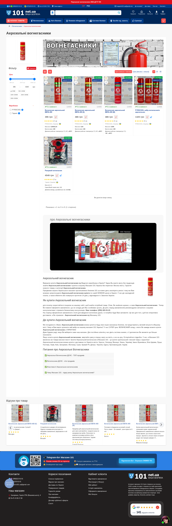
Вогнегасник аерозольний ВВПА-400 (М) (115, 111)
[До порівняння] (46, 82)
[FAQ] (165, 519)
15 (154, 72)
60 (160, 71)
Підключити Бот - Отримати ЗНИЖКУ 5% (136, 461)
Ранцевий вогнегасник (53, 170)
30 (157, 71)
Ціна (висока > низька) (141, 71)
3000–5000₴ (14, 98)
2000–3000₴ (24, 94)
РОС (88, 6)
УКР (83, 6)
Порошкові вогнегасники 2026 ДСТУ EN (86, 2)
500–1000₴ (21, 91)
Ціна (11, 74)
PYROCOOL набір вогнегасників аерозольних (147, 111)
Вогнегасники (17, 26)
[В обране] (46, 78)
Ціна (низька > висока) (123, 72)
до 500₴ (13, 91)
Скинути (32, 68)
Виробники (13, 106)
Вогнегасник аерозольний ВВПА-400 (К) (85, 111)
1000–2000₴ (14, 94)
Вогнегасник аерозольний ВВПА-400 (55, 111)
